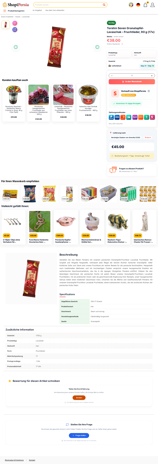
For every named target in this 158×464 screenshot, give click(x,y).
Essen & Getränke (7, 17)
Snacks (17, 17)
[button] (152, 5)
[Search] (104, 4)
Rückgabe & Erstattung (14, 460)
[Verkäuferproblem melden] (148, 91)
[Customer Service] (131, 5)
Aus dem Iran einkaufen (55, 10)
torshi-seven (119, 37)
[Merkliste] (14, 23)
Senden (79, 398)
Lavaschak (26, 17)
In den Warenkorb (133, 81)
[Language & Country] (138, 5)
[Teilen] (14, 29)
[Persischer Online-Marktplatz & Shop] (17, 5)
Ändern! (148, 137)
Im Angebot (37, 10)
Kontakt (32, 460)
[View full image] (56, 47)
